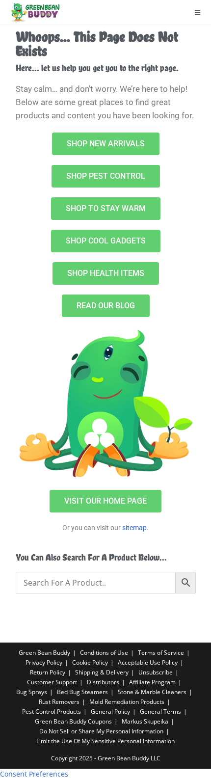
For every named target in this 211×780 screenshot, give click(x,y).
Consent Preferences (34, 774)
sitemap (134, 528)
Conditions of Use (104, 652)
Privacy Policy (44, 662)
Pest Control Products (51, 711)
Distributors (103, 682)
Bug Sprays (31, 692)
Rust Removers (59, 702)
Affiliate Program (152, 682)
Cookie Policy (90, 662)
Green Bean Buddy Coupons (73, 721)
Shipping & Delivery (102, 672)
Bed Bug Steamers (82, 692)
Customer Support (52, 682)
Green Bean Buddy (44, 652)
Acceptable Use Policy (148, 662)
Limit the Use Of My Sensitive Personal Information (105, 741)
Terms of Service (161, 652)
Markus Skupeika (145, 721)
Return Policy (47, 672)
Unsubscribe (155, 672)
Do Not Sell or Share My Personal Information (101, 731)
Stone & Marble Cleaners (152, 692)
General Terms (160, 711)
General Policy (110, 711)
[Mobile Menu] (198, 12)
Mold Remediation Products (126, 702)
